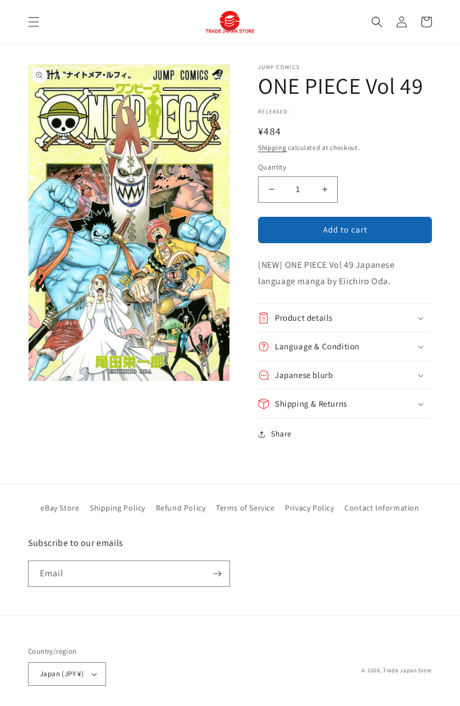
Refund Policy (181, 508)
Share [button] (281, 434)
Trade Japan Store (407, 670)
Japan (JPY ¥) (62, 673)
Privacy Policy (309, 508)
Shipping (272, 147)
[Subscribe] (217, 574)
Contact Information (381, 508)
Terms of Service (245, 508)
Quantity (272, 167)
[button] (33, 22)
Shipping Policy (117, 508)
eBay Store (59, 508)
